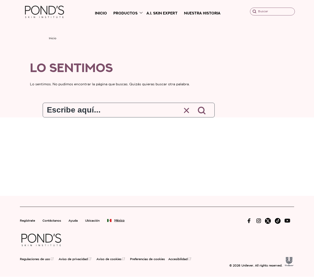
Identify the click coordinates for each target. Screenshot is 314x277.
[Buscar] (202, 110)
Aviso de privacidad (73, 259)
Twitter (268, 221)
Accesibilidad (178, 259)
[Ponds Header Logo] (44, 22)
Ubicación (92, 220)
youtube (287, 221)
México (119, 220)
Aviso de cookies (108, 259)
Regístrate (27, 220)
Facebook (249, 221)
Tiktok (278, 221)
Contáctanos (51, 220)
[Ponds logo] (41, 248)
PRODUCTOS (125, 13)
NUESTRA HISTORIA (202, 13)
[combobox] (109, 108)
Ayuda (73, 220)
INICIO (101, 13)
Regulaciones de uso (35, 259)
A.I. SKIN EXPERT (162, 13)
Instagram (258, 220)
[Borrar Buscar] (187, 111)
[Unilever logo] (289, 265)
